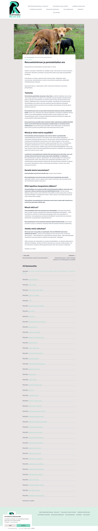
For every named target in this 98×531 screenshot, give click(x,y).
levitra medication (33, 279)
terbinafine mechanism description (37, 421)
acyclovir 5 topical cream (35, 400)
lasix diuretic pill (32, 327)
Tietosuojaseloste (14, 522)
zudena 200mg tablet (34, 332)
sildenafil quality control (34, 453)
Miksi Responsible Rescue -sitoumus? (38, 6)
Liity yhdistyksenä (68, 9)
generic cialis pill (32, 342)
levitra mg (31, 390)
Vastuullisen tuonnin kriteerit (60, 6)
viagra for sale (32, 284)
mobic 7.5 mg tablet (33, 295)
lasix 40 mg (31, 311)
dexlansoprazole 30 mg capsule (36, 321)
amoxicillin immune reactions (36, 495)
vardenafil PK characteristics (36, 469)
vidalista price (32, 374)
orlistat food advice (33, 479)
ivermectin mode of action (35, 432)
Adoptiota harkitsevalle (78, 6)
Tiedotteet (80, 9)
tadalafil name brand (34, 369)
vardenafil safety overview (35, 474)
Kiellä (10, 525)
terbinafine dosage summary (36, 416)
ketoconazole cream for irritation (37, 411)
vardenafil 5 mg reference (35, 458)
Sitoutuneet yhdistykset (52, 9)
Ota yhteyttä (56, 12)
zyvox (29, 300)
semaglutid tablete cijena (35, 385)
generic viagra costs (33, 348)
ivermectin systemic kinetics (35, 437)
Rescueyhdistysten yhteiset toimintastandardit (35, 257)
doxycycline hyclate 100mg (35, 290)
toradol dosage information (35, 427)
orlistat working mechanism (35, 353)
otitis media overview (34, 490)
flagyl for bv (31, 316)
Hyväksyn (23, 525)
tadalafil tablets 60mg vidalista (36, 363)
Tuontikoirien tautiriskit (36, 9)
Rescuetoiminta (28, 59)
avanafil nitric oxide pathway (36, 464)
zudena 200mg (32, 379)
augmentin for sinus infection (36, 305)
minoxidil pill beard (33, 395)
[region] (17, 521)
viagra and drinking (33, 358)
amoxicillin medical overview (36, 485)
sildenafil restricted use (34, 448)
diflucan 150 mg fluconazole (35, 337)
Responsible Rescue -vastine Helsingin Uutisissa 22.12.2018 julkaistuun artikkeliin (64, 257)
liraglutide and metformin (35, 406)
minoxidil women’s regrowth (35, 442)
